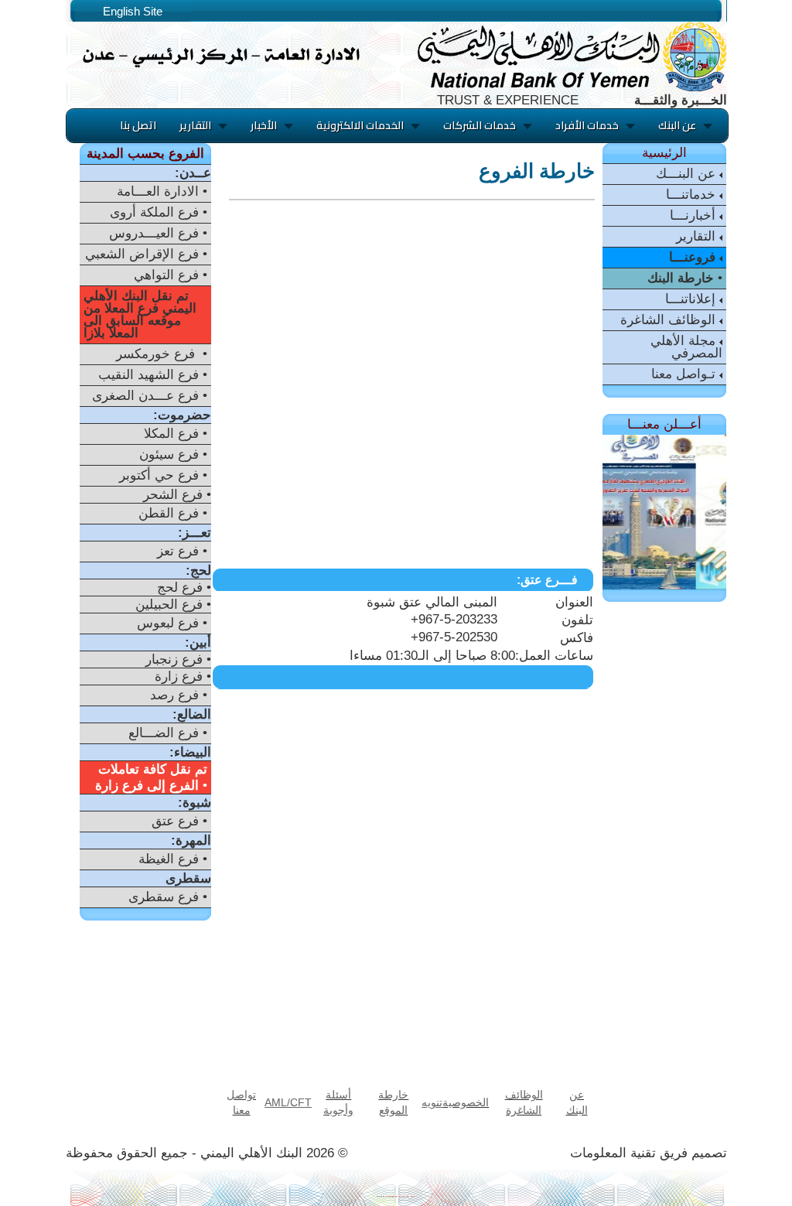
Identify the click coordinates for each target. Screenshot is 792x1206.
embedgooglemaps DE (392, 1196)
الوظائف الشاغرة (669, 320)
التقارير (697, 236)
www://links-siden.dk (408, 1196)
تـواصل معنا (685, 374)
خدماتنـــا (692, 194)
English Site (132, 11)
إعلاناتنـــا (692, 299)
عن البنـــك (687, 173)
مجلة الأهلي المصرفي (686, 346)
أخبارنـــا (694, 215)
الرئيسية (664, 152)
